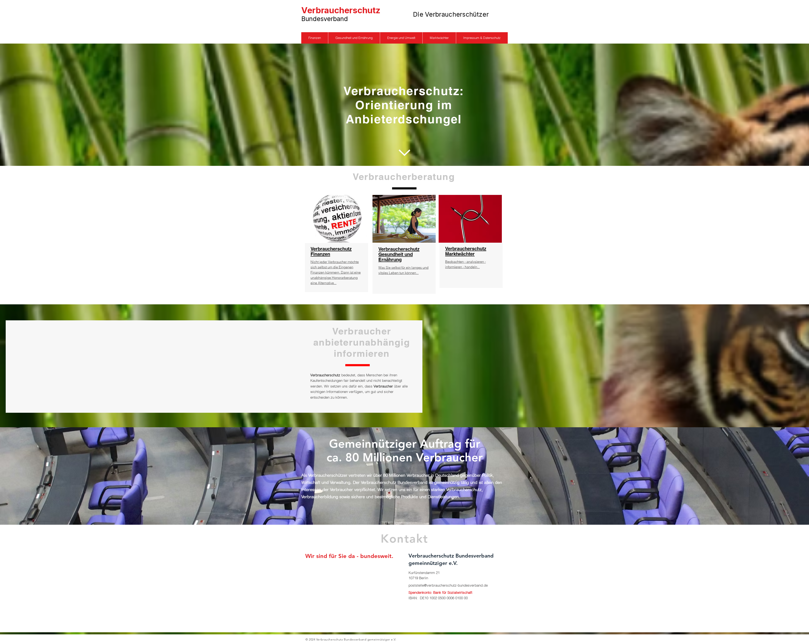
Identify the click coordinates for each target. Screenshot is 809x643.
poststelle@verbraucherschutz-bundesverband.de (448, 585)
